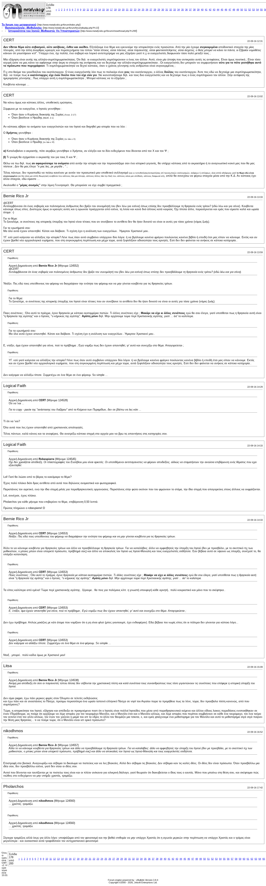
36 (186, 9)
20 (123, 9)
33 (174, 9)
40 (202, 9)
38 (194, 9)
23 (135, 9)
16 (107, 9)
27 (151, 9)
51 (245, 9)
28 (155, 9)
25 (143, 9)
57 (232, 859)
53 (253, 9)
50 (241, 9)
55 (261, 9)
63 (256, 859)
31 (166, 9)
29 (159, 9)
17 (111, 9)
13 (95, 9)
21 (127, 9)
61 (248, 859)
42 (210, 9)
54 (257, 9)
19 (119, 9)
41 (206, 9)
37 (190, 9)
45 (222, 9)
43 (214, 9)
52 (249, 9)
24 (139, 9)
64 (260, 859)
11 (88, 9)
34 (178, 9)
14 (99, 9)
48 (234, 9)
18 (115, 9)
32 (170, 9)
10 (84, 9)
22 (131, 9)
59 (240, 859)
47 (230, 9)
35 (182, 9)
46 (226, 9)
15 (103, 9)
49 (237, 9)
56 (228, 859)
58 (236, 859)
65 (263, 859)
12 (91, 9)
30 (162, 9)
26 (147, 9)
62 (252, 859)
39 (198, 9)
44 (218, 9)
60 (244, 859)
